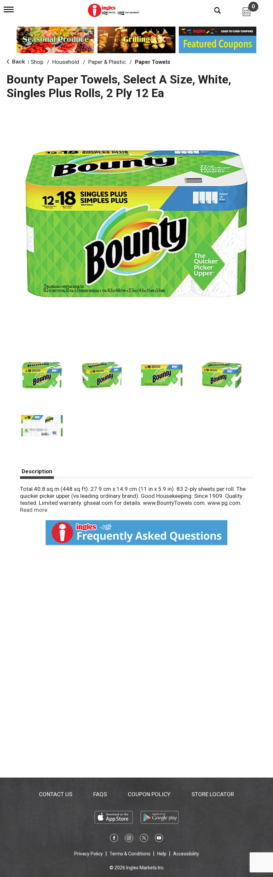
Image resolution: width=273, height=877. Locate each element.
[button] (42, 375)
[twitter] (144, 839)
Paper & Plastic (107, 62)
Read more (33, 510)
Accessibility (186, 853)
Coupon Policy (149, 794)
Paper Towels (152, 62)
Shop (37, 62)
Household (65, 62)
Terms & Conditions (130, 853)
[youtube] (159, 839)
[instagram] (129, 839)
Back (18, 61)
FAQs (100, 794)
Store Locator (212, 794)
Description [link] (37, 471)
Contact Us (55, 794)
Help (161, 853)
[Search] (212, 10)
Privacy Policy (88, 853)
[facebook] (114, 839)
